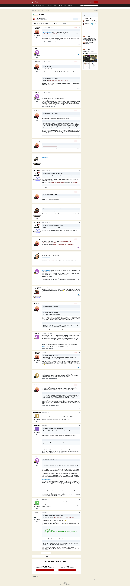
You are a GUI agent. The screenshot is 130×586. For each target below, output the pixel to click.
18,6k (37, 166)
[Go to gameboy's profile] (37, 256)
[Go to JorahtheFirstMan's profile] (37, 375)
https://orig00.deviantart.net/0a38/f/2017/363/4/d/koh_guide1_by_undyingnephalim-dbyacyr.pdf (58, 69)
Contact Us (65, 582)
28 (47, 23)
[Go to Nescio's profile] (37, 516)
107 (37, 57)
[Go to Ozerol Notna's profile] (37, 429)
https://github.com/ (52, 260)
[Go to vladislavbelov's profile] (37, 174)
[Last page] (61, 23)
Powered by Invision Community (65, 584)
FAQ (33, 5)
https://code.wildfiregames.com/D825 (57, 182)
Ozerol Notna (37, 425)
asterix (95, 23)
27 (45, 23)
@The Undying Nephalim (47, 32)
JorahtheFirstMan (37, 371)
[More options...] (79, 27)
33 (56, 23)
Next (59, 23)
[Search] (97, 5)
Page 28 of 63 (65, 23)
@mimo (43, 346)
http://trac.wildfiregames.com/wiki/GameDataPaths (51, 33)
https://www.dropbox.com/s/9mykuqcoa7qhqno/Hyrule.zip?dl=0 (63, 244)
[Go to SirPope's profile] (37, 52)
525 (37, 37)
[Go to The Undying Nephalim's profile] (34, 19)
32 (54, 23)
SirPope (37, 48)
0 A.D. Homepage (49, 5)
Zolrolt (36, 499)
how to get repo (75, 182)
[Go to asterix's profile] (92, 24)
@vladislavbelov (44, 157)
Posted (46, 27)
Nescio (36, 512)
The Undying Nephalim (41, 18)
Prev (35, 23)
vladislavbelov (37, 170)
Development (55, 5)
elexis (55, 30)
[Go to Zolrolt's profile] (37, 503)
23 (37, 23)
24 (39, 23)
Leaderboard (70, 5)
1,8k (37, 261)
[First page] (33, 23)
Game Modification (44, 19)
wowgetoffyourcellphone (57, 143)
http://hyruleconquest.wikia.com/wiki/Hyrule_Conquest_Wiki (58, 80)
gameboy (37, 253)
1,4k (37, 234)
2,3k (37, 521)
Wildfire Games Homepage (40, 5)
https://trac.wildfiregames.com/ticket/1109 (50, 146)
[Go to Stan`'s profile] (37, 158)
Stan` (37, 155)
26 (43, 23)
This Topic (93, 5)
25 (41, 23)
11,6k (37, 218)
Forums (60, 5)
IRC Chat (65, 5)
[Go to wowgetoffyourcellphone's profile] (37, 210)
